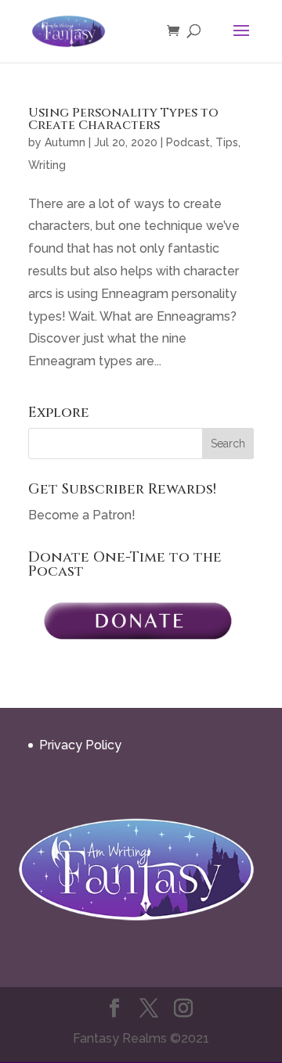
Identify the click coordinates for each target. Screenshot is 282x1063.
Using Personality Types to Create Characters (123, 119)
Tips (226, 142)
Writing (47, 165)
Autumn (65, 142)
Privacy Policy (80, 745)
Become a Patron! (82, 515)
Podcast (188, 142)
